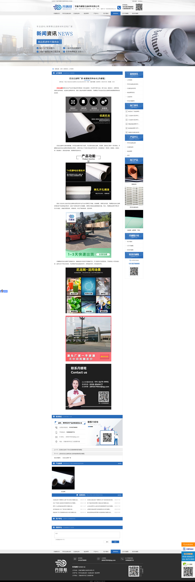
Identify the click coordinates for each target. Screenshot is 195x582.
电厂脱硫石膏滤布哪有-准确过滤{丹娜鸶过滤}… (98, 503)
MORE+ (120, 463)
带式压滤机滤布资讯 (132, 84)
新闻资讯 (115, 13)
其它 (128, 155)
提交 (115, 542)
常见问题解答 (131, 101)
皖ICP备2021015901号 (99, 581)
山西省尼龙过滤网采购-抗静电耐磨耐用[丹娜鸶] (71, 453)
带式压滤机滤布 (66, 13)
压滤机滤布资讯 (131, 88)
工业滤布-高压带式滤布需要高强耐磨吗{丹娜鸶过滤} (134, 115)
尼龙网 (63, 491)
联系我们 (140, 1)
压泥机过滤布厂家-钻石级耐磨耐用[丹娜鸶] (70, 450)
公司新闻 (71, 69)
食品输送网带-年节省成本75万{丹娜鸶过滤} (134, 128)
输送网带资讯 (131, 92)
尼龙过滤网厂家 (67, 458)
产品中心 (96, 13)
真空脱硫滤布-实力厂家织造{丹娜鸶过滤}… (63, 509)
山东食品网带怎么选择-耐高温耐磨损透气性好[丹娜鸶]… (100, 506)
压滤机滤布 (77, 13)
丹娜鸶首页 (57, 13)
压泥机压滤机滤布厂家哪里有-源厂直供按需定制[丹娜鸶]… (99, 500)
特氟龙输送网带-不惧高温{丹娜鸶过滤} (134, 124)
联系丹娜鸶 (135, 13)
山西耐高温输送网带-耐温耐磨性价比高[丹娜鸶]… (99, 509)
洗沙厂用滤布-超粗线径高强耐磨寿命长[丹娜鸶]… (64, 503)
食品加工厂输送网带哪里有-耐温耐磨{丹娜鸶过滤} (134, 111)
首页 (61, 69)
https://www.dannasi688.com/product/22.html (75, 82)
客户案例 (105, 13)
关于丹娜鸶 (125, 13)
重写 (107, 542)
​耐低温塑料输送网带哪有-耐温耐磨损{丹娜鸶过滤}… (99, 512)
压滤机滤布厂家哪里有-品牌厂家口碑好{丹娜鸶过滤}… (66, 500)
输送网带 (86, 13)
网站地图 (134, 1)
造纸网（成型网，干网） (134, 230)
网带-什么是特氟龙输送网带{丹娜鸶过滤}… (63, 506)
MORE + (120, 495)
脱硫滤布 (134, 184)
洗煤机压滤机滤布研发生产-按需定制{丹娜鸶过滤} (134, 132)
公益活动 (129, 97)
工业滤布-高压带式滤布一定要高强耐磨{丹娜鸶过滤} (134, 120)
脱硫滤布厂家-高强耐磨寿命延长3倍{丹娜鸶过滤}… (65, 512)
